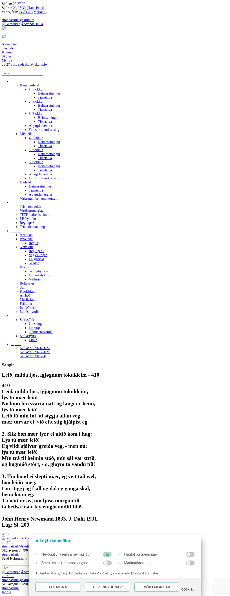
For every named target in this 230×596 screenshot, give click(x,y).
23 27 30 (19, 4)
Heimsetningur (48, 117)
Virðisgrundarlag (32, 210)
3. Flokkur (36, 113)
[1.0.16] (188, 589)
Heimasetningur (49, 93)
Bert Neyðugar (107, 587)
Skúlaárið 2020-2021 (35, 352)
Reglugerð (27, 223)
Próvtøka (26, 239)
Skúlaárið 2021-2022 (35, 348)
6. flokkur (36, 162)
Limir (33, 340)
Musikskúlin (28, 299)
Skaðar (34, 263)
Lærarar (34, 328)
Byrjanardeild (29, 85)
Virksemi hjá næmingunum (39, 198)
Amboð (25, 295)
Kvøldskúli (27, 291)
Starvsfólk (27, 320)
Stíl (22, 287)
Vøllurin (35, 279)
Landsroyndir (29, 311)
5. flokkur (36, 150)
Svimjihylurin (38, 271)
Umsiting (35, 324)
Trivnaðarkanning (32, 227)
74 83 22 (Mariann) (32, 12)
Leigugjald (36, 259)
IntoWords (27, 307)
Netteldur (26, 247)
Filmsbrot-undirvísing (44, 130)
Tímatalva (45, 97)
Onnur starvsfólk (41, 332)
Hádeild (25, 182)
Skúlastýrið (28, 336)
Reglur (33, 243)
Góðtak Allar (157, 587)
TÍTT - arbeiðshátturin (35, 214)
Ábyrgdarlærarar (40, 126)
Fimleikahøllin (39, 275)
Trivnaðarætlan (30, 206)
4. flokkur (36, 138)
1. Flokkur (36, 89)
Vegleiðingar (38, 255)
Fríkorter (26, 303)
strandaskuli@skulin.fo (18, 20)
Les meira (58, 587)
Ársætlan (26, 235)
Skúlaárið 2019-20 (33, 356)
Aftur (5, 534)
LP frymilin (28, 219)
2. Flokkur (36, 101)
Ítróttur (24, 267)
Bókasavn (27, 283)
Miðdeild (26, 134)
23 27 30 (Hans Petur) (28, 8)
